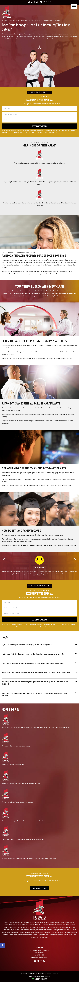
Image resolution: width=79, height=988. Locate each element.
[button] (2, 945)
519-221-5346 (47, 2)
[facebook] (29, 2)
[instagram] (34, 2)
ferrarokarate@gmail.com (40, 957)
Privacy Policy (42, 974)
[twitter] (32, 2)
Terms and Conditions (52, 974)
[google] (37, 2)
